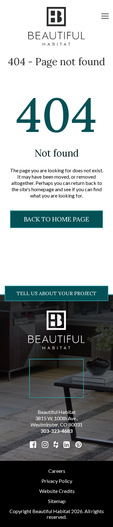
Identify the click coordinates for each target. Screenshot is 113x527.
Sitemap (57, 501)
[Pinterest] (78, 444)
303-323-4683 (56, 431)
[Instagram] (45, 444)
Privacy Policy (56, 481)
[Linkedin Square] (66, 444)
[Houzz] (56, 444)
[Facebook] (33, 444)
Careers (56, 471)
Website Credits (57, 491)
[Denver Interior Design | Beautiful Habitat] (56, 329)
